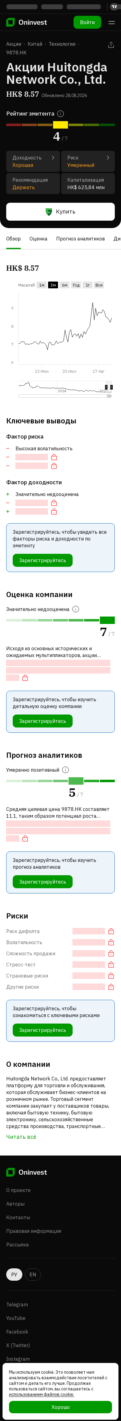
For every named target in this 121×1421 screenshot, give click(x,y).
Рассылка (17, 1244)
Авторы (15, 1204)
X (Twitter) (18, 1345)
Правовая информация (33, 1231)
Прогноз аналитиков (80, 238)
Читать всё (21, 1136)
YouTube (15, 1318)
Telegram (17, 1304)
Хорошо (61, 1407)
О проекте (18, 1190)
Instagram (18, 1359)
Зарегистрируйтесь (42, 560)
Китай (35, 44)
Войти (87, 22)
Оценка (38, 238)
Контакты (18, 1217)
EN (32, 1274)
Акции (13, 44)
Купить (65, 211)
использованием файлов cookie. (41, 1394)
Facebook (17, 1332)
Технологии (62, 44)
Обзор (13, 238)
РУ (14, 1274)
